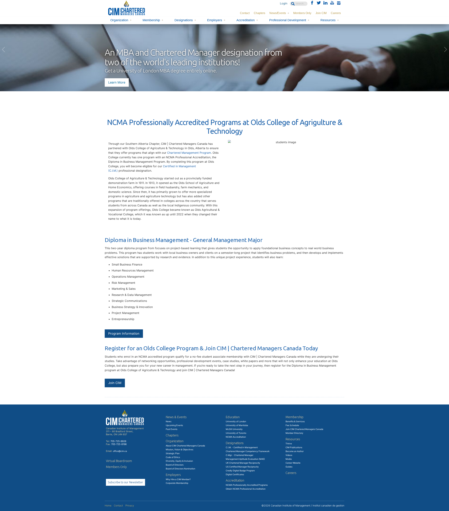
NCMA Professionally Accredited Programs (247, 485)
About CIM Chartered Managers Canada (185, 445)
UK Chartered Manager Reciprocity (243, 463)
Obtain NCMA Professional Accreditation (246, 488)
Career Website (293, 463)
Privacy (129, 505)
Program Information (123, 333)
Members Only (302, 13)
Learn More (116, 82)
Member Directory (294, 433)
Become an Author (295, 451)
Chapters (259, 13)
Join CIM (321, 13)
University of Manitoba (237, 425)
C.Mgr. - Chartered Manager (239, 455)
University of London (236, 421)
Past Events (171, 429)
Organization (119, 20)
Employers (214, 20)
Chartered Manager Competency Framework (248, 451)
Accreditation (245, 20)
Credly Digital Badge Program (240, 470)
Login (283, 3)
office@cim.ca (120, 451)
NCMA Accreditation (236, 437)
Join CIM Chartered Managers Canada (304, 429)
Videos (289, 455)
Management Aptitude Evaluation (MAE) (245, 459)
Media (289, 459)
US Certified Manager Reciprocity (242, 466)
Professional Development (287, 20)
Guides (289, 466)
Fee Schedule (292, 425)
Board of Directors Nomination (180, 468)
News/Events (277, 13)
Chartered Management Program (189, 152)
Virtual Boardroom (119, 461)
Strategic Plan (173, 453)
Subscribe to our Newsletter (125, 482)
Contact (245, 13)
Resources (328, 20)
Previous (3, 49)
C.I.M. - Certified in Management (242, 447)
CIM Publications (294, 447)
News (168, 421)
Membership (151, 20)
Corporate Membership (177, 483)
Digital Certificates (235, 474)
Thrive (289, 443)
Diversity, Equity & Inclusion (179, 461)
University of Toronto (236, 433)
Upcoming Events (174, 425)
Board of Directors (174, 464)
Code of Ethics (173, 457)
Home (108, 505)
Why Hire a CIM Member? (178, 479)
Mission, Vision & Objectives (179, 449)
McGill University (234, 429)
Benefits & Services (295, 421)
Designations (184, 20)
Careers (336, 13)
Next (445, 49)
